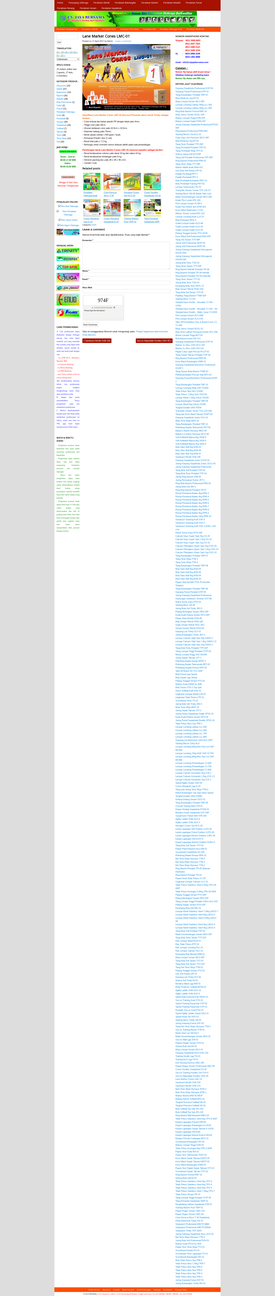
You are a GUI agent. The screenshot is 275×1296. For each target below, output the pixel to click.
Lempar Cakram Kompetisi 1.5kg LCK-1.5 (195, 776)
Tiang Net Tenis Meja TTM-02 (189, 967)
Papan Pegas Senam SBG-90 (189, 1214)
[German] (67, 52)
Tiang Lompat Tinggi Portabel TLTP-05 (193, 1197)
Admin (110, 41)
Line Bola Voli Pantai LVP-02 (188, 170)
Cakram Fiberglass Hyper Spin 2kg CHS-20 (196, 546)
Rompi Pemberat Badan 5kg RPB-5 (192, 499)
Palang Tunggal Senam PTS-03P (190, 895)
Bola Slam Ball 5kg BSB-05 (188, 572)
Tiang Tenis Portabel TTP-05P (189, 144)
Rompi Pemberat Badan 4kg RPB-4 (192, 496)
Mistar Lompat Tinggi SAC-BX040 (191, 654)
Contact (116, 1289)
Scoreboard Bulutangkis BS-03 (189, 1141)
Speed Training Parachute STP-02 (191, 1003)
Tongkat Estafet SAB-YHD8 (188, 407)
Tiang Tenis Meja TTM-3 (186, 562)
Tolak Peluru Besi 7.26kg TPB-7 (190, 1263)
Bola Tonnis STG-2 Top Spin (188, 687)
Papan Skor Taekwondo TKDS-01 (191, 1155)
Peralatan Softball (90, 29)
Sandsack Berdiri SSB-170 (188, 1085)
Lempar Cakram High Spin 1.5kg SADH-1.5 (195, 641)
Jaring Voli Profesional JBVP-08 (190, 246)
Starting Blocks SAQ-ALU (187, 743)
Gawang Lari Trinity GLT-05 (188, 977)
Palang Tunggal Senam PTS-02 (190, 681)
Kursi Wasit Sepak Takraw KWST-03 (192, 1158)
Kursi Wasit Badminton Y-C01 (189, 210)
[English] (59, 52)
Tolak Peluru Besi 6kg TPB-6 (188, 1267)
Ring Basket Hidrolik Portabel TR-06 (192, 269)
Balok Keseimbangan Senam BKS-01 (193, 1036)
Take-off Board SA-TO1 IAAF (189, 671)
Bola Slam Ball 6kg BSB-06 (188, 569)
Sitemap (157, 1289)
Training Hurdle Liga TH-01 (187, 1056)
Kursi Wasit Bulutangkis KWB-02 (190, 1165)
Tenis (59, 135)
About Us (106, 1289)
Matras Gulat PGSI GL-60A (188, 1243)
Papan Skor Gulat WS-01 (187, 1151)
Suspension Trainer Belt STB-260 (191, 815)
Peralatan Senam (88, 8)
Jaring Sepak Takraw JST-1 (188, 657)
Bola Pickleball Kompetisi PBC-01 (191, 180)
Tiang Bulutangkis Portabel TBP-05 (191, 802)
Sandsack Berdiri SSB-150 (97, 340)
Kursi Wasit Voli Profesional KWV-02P (193, 236)
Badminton (62, 92)
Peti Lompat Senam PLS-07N (189, 318)
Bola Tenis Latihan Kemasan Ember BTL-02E (196, 332)
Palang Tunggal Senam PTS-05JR (191, 233)
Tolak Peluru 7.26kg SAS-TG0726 (191, 394)
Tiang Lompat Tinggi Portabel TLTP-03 (193, 651)
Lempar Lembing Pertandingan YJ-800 (193, 769)
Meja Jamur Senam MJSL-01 (189, 328)
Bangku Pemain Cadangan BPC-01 (192, 1138)
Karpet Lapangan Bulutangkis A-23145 (193, 1125)
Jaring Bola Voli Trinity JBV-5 (188, 608)
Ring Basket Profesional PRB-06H (191, 131)
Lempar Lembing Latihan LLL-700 (191, 733)
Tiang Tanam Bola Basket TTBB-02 (191, 371)
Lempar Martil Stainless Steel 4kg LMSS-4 (195, 927)
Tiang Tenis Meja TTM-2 (186, 559)
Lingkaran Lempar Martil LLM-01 (190, 694)
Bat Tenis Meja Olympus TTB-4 (190, 862)
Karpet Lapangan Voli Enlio (187, 1132)
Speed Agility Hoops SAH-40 (188, 783)
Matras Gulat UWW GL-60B (188, 684)
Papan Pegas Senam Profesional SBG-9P (195, 1066)
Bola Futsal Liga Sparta (186, 674)
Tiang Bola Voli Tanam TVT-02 (189, 960)
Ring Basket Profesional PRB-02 (190, 160)
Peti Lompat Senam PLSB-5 (188, 203)
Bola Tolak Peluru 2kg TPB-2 (188, 1260)
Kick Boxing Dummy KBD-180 (189, 1062)
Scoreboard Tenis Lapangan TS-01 (191, 1253)
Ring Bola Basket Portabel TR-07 (190, 490)
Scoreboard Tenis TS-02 (186, 700)
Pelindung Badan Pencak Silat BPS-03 (193, 374)
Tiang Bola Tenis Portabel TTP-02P (191, 648)
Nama (85, 271)
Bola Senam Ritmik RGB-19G (189, 289)
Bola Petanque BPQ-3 (185, 220)
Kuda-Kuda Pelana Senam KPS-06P (192, 615)
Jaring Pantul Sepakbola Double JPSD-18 (194, 720)
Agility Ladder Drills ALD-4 (187, 822)
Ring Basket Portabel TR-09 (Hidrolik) (193, 276)
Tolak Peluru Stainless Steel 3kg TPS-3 (193, 1181)
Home (60, 2)
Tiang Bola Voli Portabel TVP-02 (190, 931)
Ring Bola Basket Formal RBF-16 (191, 111)
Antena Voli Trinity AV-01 (186, 980)
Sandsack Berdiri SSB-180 (188, 457)
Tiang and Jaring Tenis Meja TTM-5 (191, 789)
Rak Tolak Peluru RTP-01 (187, 944)
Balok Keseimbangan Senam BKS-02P (193, 934)
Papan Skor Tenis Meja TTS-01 (190, 1247)
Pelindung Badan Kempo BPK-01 (190, 855)
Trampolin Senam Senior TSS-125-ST (193, 190)
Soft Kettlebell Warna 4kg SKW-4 (190, 444)
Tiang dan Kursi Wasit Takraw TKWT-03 (193, 414)
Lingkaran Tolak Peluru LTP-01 (189, 697)
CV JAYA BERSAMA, (90, 1294)
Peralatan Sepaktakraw (67, 29)
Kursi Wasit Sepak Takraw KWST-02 (192, 1161)
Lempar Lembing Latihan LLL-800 (191, 737)
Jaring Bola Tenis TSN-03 (187, 262)
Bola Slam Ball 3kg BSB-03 (188, 579)
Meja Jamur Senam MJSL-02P (190, 114)
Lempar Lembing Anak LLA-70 (189, 216)
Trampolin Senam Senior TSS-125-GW (193, 411)
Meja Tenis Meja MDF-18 (187, 707)
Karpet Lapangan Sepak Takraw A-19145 (194, 1128)
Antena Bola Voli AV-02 (186, 1178)
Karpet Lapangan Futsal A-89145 (190, 1122)
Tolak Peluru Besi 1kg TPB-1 (188, 723)
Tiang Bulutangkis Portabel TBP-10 (191, 384)
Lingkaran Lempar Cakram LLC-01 (191, 881)
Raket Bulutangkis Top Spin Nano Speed (194, 793)
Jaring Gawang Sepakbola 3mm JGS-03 (194, 1234)
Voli (58, 141)
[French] (63, 52)
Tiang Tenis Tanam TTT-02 (187, 279)
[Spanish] (63, 56)
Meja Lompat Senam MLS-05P (189, 101)
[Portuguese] (76, 52)
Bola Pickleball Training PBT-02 (190, 183)
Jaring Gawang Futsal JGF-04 (189, 1280)
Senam (60, 122)
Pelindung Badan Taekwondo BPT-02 (192, 664)
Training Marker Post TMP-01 (189, 1207)
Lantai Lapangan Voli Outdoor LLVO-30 (193, 829)
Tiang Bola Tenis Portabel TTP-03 (191, 473)
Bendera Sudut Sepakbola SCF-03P (192, 812)
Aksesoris (61, 85)
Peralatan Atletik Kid (195, 29)
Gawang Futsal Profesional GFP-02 (192, 91)
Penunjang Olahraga (78, 2)
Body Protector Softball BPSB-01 (190, 987)
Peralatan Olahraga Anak (171, 29)
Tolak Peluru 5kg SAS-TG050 (189, 391)
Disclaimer (167, 1289)
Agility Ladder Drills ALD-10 (188, 990)
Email (85, 279)
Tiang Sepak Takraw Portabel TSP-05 (192, 355)
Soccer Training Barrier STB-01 (190, 1029)
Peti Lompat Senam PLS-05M (189, 315)
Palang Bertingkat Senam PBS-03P (192, 611)
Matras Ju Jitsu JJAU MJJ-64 (189, 348)
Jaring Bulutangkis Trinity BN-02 (190, 1283)
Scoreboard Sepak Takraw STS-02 (191, 1171)
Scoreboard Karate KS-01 (187, 1250)
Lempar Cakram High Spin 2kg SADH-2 (194, 638)
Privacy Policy (181, 1289)
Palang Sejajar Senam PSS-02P (190, 904)
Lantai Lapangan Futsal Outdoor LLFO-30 (194, 832)
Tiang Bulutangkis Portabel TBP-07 (191, 555)
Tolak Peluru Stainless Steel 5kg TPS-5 (193, 1187)
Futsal (59, 108)
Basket (60, 95)
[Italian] (72, 52)
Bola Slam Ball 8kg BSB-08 (188, 450)
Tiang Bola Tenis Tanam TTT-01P (190, 937)
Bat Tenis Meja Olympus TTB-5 (190, 858)
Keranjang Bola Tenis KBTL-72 (189, 286)
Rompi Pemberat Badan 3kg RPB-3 (192, 493)
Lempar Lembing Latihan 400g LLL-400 (193, 108)
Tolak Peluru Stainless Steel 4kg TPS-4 (193, 1184)
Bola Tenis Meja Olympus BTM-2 (190, 1089)
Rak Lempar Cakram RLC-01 (189, 951)
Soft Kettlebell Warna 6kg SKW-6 (190, 440)
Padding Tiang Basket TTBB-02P (190, 295)
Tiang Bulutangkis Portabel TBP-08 (191, 565)
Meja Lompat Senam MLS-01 (189, 1049)
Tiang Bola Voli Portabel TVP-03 (190, 470)
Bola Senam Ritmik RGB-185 (189, 621)
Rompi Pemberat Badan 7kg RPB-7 (192, 506)
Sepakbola (61, 125)
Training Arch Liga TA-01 (186, 1059)
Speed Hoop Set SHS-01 (187, 1016)
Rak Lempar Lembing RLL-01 (189, 947)
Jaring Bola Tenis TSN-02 (187, 282)
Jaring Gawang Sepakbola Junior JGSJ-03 (195, 463)
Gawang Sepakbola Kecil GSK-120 (191, 1053)
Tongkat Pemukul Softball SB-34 (190, 1102)
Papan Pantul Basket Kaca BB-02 (191, 848)
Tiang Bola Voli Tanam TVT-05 (189, 292)
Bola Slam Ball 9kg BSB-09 (188, 447)
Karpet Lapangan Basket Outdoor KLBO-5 (195, 842)
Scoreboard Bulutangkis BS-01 (189, 1257)
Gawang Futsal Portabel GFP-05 (190, 592)
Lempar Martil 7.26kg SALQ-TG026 (192, 397)
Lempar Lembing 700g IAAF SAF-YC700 (194, 753)
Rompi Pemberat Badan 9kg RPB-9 (192, 513)
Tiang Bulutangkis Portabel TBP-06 (191, 588)
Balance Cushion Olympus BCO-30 (192, 434)
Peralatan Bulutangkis (125, 2)
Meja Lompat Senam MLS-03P (189, 957)
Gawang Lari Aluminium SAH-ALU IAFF (194, 740)
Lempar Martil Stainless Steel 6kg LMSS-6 (195, 914)
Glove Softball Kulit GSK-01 (188, 690)
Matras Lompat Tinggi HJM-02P (190, 118)
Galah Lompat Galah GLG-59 (189, 230)
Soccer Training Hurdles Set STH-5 (191, 1072)
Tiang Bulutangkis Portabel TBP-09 (191, 401)
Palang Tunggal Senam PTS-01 (190, 970)
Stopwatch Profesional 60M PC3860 (192, 1224)
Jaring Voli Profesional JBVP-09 (190, 243)
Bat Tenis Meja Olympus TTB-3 (190, 1237)
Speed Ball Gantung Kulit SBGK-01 (191, 997)
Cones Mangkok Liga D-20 (188, 786)
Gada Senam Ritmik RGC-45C (190, 625)
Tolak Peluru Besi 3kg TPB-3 (188, 1276)
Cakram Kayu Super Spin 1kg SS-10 (192, 542)
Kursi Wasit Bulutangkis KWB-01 (190, 361)
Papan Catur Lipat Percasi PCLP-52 (192, 351)
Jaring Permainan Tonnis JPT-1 (190, 480)
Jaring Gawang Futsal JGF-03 (189, 1023)
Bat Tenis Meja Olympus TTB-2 (190, 865)
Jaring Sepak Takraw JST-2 (188, 710)
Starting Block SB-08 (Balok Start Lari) (193, 193)
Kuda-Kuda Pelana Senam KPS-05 (191, 717)
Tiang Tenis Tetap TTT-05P (187, 164)
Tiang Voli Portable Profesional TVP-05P (194, 157)
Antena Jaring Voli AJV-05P (188, 154)
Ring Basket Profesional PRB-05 (190, 358)
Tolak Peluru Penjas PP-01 (187, 1194)
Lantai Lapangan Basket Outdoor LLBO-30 (195, 835)
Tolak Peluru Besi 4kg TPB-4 (188, 1273)
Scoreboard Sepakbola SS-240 (189, 852)
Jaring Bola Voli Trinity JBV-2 (188, 704)
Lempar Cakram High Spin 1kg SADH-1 (194, 644)
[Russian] (59, 56)
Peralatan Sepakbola (112, 8)
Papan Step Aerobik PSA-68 (188, 618)
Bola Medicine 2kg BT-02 (187, 141)
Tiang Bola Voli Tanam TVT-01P (190, 964)
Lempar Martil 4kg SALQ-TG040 (190, 404)
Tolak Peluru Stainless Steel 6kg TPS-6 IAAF (196, 1118)
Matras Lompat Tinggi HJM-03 (189, 1145)
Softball (60, 128)
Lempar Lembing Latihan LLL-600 (191, 730)
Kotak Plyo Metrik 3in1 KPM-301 (190, 207)
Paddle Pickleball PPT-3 (186, 177)
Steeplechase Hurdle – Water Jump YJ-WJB (196, 312)
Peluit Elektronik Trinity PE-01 (189, 1221)
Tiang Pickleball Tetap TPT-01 (189, 151)
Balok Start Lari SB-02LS (187, 1033)
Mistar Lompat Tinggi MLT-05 (189, 335)
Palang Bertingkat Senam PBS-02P (192, 898)
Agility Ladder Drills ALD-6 (187, 993)
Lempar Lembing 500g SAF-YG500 (191, 388)
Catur (59, 105)
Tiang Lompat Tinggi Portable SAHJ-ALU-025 (196, 901)
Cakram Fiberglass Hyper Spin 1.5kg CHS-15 (196, 549)
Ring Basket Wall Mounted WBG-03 (192, 1115)
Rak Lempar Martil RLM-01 (188, 941)
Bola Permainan (64, 102)
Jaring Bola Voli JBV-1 (185, 486)
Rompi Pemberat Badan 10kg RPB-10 (193, 516)
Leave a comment (123, 41)
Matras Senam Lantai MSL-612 (190, 213)
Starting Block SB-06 (185, 605)
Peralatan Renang (65, 8)
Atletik (94, 225)
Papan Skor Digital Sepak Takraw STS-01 (194, 1168)
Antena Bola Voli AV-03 (186, 1046)
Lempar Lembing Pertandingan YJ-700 (193, 766)
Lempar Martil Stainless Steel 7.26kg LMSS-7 (196, 911)
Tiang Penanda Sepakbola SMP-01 (191, 1201)
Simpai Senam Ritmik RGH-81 (189, 628)
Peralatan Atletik (101, 2)
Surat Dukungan (144, 1289)
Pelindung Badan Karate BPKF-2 (190, 661)
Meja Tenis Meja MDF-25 (187, 421)
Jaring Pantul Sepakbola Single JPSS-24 (194, 713)
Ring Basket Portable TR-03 (188, 875)
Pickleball (61, 118)
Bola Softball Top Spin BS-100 (189, 1112)
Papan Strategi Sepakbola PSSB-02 (192, 809)
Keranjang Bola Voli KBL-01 (188, 908)
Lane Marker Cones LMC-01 (106, 36)
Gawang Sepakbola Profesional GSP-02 (194, 341)
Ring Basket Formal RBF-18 (188, 1174)
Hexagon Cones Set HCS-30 (189, 825)
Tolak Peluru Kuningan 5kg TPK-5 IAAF (193, 1148)
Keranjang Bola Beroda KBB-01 (190, 954)
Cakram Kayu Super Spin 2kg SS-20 (192, 536)
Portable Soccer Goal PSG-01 (189, 1010)
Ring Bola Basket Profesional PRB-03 (193, 483)
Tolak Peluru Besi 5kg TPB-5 (188, 1270)
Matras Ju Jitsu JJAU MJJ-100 (190, 345)
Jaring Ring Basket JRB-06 (188, 476)
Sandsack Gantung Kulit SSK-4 (190, 523)
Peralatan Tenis (109, 29)
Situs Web (87, 287)
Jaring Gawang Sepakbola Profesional (193, 467)
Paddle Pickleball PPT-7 (186, 174)
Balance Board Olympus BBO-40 (191, 430)
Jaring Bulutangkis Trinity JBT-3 (190, 635)
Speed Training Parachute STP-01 (191, 1007)
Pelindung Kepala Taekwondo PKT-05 (192, 427)
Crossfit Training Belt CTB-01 (189, 806)
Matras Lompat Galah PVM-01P (190, 121)
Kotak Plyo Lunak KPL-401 (188, 200)
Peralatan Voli (149, 29)
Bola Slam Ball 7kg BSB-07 (188, 453)
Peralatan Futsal (194, 2)
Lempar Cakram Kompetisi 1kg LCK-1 (193, 779)
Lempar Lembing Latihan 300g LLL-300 (193, 104)
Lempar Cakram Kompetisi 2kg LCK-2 (193, 773)
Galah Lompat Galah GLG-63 (189, 226)
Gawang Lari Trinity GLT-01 (188, 631)
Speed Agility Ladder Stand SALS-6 (191, 1013)
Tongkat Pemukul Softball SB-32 (190, 1105)
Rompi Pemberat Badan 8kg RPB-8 (192, 509)
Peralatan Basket (149, 2)
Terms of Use (94, 1289)
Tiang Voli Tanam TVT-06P (187, 239)
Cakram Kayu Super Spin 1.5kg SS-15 (193, 539)
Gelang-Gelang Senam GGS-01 (190, 799)
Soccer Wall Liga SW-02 (186, 1039)
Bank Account (128, 1289)
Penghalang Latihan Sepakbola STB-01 (193, 1204)
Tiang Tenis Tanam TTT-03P (188, 266)
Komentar (87, 240)
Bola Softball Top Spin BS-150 (189, 1109)
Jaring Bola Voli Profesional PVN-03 (192, 1240)
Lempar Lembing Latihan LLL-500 (191, 727)
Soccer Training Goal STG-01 (189, 1000)
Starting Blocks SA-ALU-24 (188, 134)
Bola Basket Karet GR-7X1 (188, 338)
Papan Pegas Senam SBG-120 (190, 1211)
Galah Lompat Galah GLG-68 (189, 223)
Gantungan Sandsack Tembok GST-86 (193, 598)
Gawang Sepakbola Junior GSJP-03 (192, 460)
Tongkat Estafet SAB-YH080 (188, 796)
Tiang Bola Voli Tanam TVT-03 (189, 845)
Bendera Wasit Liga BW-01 (188, 983)
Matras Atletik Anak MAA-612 (189, 167)
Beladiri (60, 99)
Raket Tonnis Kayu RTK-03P (188, 532)
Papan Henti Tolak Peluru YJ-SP (190, 878)
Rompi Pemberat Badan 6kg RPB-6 (192, 503)
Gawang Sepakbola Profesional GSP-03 (194, 88)
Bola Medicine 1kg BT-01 (187, 98)
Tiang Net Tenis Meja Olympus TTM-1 (193, 1026)
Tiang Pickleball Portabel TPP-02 (190, 147)
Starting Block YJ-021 (185, 299)
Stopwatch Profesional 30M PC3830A (193, 1227)
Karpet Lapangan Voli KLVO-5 (189, 839)
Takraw (60, 131)
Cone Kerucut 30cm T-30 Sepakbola (192, 1217)
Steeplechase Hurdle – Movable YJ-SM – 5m (196, 309)
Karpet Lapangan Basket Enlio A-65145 (193, 1135)
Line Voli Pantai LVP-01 (186, 974)
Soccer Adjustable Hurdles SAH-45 (154, 340)
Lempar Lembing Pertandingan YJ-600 (193, 763)
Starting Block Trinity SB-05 (188, 1020)
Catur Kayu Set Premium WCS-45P (192, 137)
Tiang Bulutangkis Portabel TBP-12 (191, 424)
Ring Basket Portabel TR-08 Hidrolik (192, 272)
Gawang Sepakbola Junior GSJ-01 (191, 417)
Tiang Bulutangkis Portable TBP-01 (191, 95)
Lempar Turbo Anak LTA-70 (188, 187)
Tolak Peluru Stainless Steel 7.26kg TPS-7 (195, 1191)
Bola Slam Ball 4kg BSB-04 (188, 575)
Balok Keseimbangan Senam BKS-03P (193, 197)
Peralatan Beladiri (172, 2)
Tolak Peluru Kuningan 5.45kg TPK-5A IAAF (195, 891)
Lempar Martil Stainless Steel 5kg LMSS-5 (195, 924)
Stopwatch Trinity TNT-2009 (188, 1230)
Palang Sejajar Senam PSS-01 (189, 1043)
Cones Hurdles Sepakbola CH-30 (191, 1069)
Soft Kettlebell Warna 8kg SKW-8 (190, 437)
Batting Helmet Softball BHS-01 (190, 1099)
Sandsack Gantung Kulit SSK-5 (190, 519)
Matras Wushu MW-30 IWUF (189, 1095)
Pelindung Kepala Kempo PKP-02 (191, 667)
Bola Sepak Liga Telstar (186, 677)
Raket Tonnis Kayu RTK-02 (188, 602)
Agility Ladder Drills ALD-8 (187, 819)
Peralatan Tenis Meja (129, 29)
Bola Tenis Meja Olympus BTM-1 (190, 1092)
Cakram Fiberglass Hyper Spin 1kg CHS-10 (196, 552)
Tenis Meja (62, 138)
